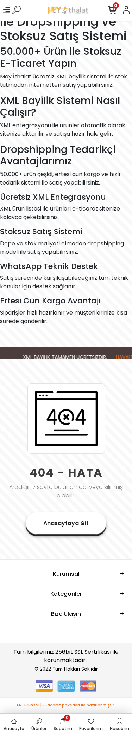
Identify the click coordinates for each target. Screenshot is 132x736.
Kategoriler (66, 594)
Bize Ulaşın (66, 614)
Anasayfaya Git (66, 523)
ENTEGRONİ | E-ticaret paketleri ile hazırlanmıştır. (66, 705)
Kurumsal (66, 574)
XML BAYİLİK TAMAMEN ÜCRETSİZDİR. (63, 357)
